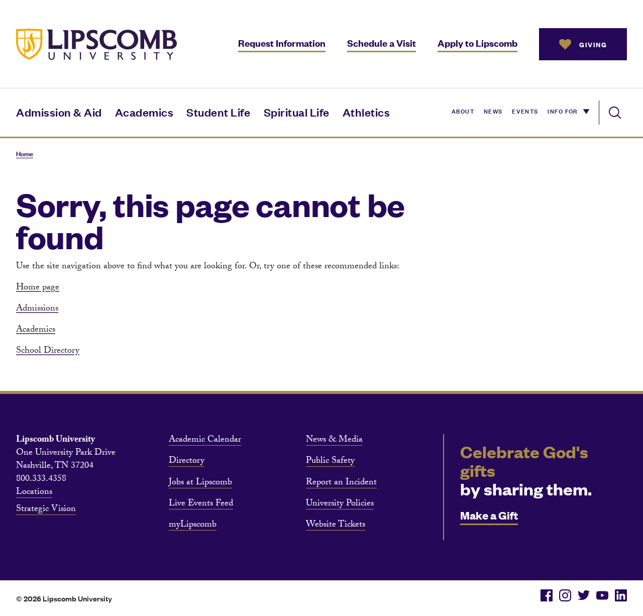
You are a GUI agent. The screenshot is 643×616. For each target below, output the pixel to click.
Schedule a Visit (381, 43)
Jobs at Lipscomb (200, 483)
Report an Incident (341, 483)
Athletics (366, 112)
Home (24, 153)
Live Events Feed (201, 504)
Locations (34, 492)
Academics (144, 112)
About (463, 111)
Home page (37, 288)
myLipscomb (193, 525)
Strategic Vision (46, 510)
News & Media (334, 440)
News (493, 111)
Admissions (37, 309)
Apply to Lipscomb (477, 43)
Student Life (218, 112)
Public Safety (330, 461)
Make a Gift (489, 514)
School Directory (47, 351)
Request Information (282, 43)
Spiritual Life (297, 112)
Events (525, 111)
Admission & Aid (59, 112)
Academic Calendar (205, 440)
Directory (186, 461)
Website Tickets (335, 525)
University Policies (340, 504)
